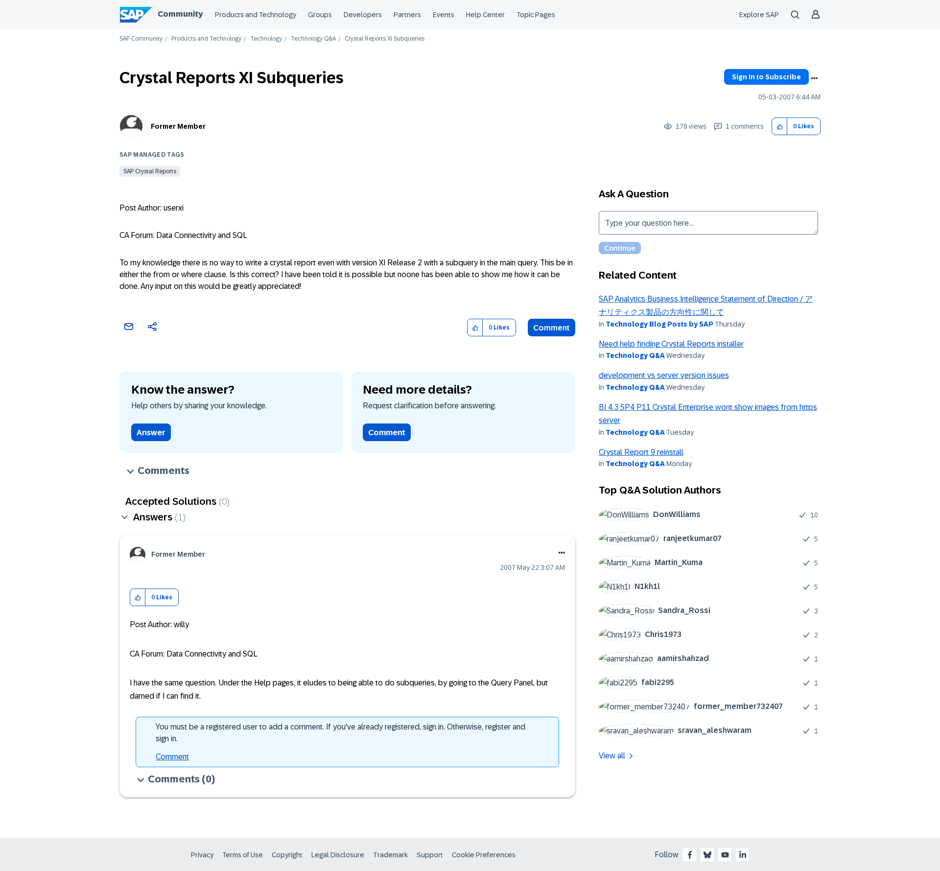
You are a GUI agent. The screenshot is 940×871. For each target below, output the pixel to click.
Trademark (390, 855)
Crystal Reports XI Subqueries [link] (384, 39)
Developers (363, 15)
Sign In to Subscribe (766, 77)
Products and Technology (255, 15)
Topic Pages (536, 15)
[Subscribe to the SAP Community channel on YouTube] (725, 855)
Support (430, 855)
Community (180, 14)
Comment (551, 328)
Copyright (287, 855)
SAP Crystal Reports (149, 171)
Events (443, 15)
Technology (266, 39)
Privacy (202, 855)
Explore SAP (759, 15)
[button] (779, 126)
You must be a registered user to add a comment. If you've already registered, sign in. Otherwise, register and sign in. (340, 733)
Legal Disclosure (337, 855)
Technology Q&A (313, 39)
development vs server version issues (664, 375)
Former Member (178, 126)
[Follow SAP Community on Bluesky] (707, 855)
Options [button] (814, 78)
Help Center (485, 15)
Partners (407, 15)
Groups (320, 15)
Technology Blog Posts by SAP (659, 324)
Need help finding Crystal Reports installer (671, 344)
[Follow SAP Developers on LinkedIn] (743, 855)
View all (612, 756)
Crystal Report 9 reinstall (641, 452)
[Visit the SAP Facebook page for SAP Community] (690, 855)
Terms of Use (242, 855)
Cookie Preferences (484, 855)
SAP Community (141, 39)
